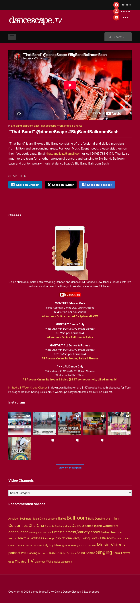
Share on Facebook (99, 184)
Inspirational (64, 538)
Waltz (57, 561)
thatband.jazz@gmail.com (63, 153)
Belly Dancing (96, 518)
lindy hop (48, 545)
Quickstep (43, 553)
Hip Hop (49, 538)
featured (117, 532)
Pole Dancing (29, 553)
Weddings (66, 562)
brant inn (112, 518)
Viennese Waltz (44, 561)
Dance (77, 525)
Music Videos (111, 544)
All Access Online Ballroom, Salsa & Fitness (70, 358)
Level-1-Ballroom (102, 538)
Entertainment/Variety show (76, 532)
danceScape (18, 532)
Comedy (49, 526)
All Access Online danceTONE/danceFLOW (70, 316)
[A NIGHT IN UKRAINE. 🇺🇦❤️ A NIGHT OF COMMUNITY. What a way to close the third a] (94, 423)
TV (30, 560)
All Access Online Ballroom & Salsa (70, 337)
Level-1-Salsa (122, 538)
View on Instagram (70, 467)
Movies (92, 545)
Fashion (105, 532)
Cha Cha (36, 525)
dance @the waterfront (101, 526)
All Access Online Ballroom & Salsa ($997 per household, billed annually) (69, 379)
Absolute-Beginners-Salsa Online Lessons (32, 518)
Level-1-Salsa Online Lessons (25, 545)
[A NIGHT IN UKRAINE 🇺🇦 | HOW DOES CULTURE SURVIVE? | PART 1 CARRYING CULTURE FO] (44, 423)
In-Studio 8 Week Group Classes (28, 387)
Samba (90, 553)
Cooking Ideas (63, 526)
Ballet (62, 518)
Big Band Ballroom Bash (25, 125)
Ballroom (77, 518)
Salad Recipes (68, 553)
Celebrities (18, 525)
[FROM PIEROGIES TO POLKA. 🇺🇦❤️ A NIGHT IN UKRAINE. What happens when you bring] (69, 423)
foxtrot (12, 538)
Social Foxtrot (121, 553)
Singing (104, 552)
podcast (14, 553)
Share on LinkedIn (27, 184)
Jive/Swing (81, 538)
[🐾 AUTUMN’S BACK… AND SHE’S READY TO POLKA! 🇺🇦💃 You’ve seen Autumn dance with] (19, 448)
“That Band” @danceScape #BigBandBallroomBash (63, 131)
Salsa (81, 553)
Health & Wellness (30, 538)
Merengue (60, 545)
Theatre (20, 561)
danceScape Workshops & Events (61, 125)
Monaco (83, 545)
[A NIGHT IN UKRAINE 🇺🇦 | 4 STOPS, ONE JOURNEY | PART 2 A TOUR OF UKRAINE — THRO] (19, 423)
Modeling (73, 545)
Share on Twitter (63, 184)
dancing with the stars (40, 532)
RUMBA (54, 553)
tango (11, 562)
